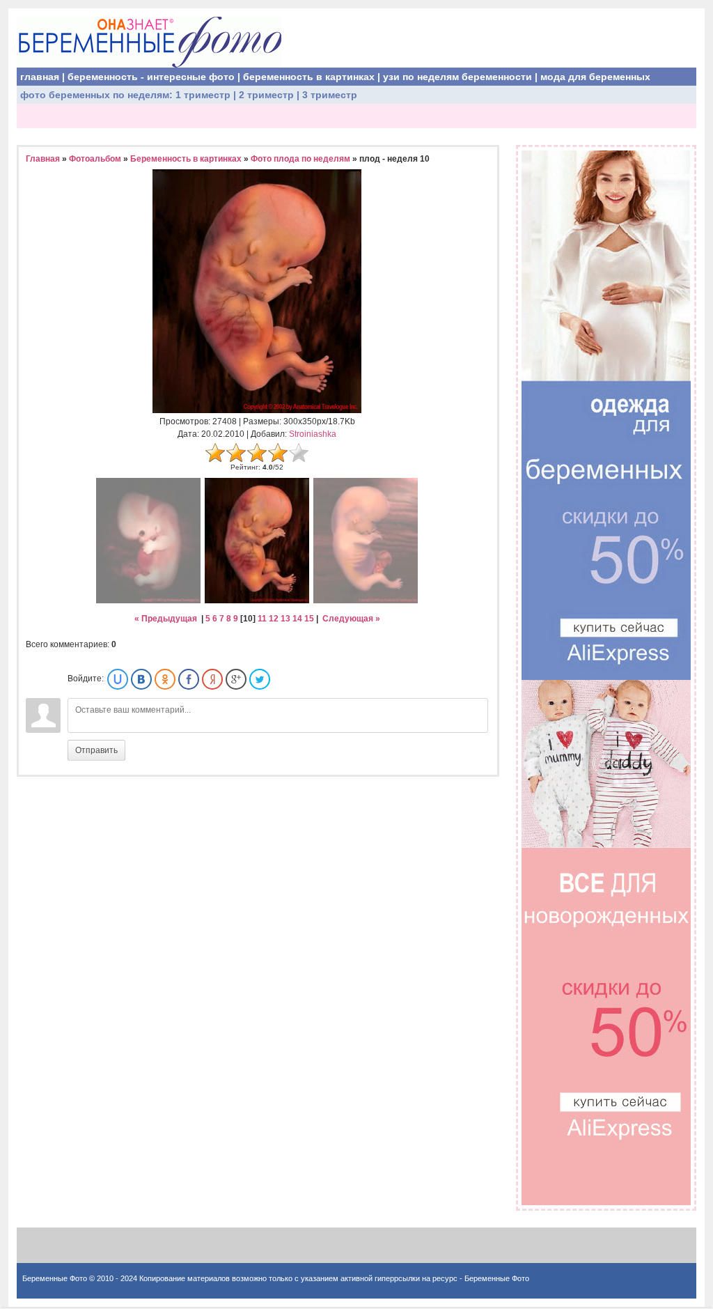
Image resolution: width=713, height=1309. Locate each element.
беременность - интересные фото (151, 76)
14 (297, 618)
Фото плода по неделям (300, 159)
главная (39, 76)
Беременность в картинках (186, 159)
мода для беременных (595, 76)
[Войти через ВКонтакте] (141, 679)
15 (309, 618)
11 (262, 618)
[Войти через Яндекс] (212, 679)
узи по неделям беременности (457, 76)
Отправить (96, 750)
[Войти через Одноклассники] (165, 679)
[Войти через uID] (117, 679)
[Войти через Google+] (236, 679)
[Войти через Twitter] (259, 679)
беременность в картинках (309, 76)
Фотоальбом (95, 159)
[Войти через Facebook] (188, 679)
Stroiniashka (312, 434)
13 (285, 618)
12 (274, 618)
